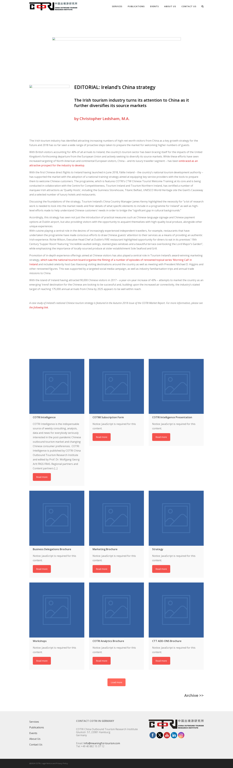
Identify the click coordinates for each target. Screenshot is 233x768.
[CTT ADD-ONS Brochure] (176, 610)
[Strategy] (176, 518)
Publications (136, 6)
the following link (38, 307)
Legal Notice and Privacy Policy (55, 763)
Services (117, 6)
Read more (42, 476)
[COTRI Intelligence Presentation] (176, 386)
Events (154, 6)
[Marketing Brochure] (116, 518)
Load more (116, 682)
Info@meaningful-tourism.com (102, 743)
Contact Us (188, 6)
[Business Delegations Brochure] (56, 518)
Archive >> (194, 695)
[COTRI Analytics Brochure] (116, 610)
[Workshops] (56, 610)
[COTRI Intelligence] (56, 386)
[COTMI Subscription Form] (116, 386)
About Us (170, 6)
